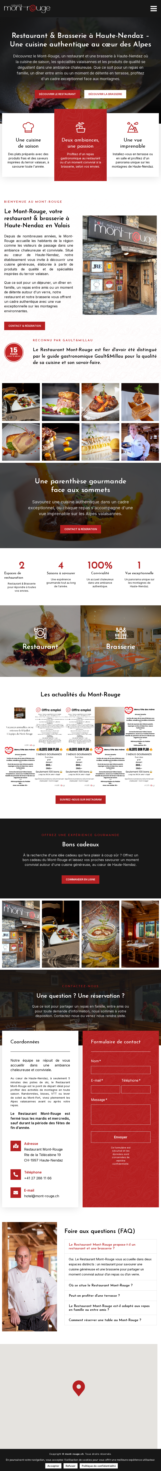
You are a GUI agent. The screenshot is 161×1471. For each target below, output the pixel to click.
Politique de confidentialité (99, 1465)
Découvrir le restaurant (40, 660)
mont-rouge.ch (74, 1453)
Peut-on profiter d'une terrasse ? (94, 1296)
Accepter (53, 1465)
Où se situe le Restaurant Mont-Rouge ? (100, 1285)
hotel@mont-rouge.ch (41, 1196)
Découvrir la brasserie (121, 657)
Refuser (70, 1465)
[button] (111, 1246)
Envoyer (120, 1137)
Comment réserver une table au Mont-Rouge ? (105, 1320)
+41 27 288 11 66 (38, 1178)
